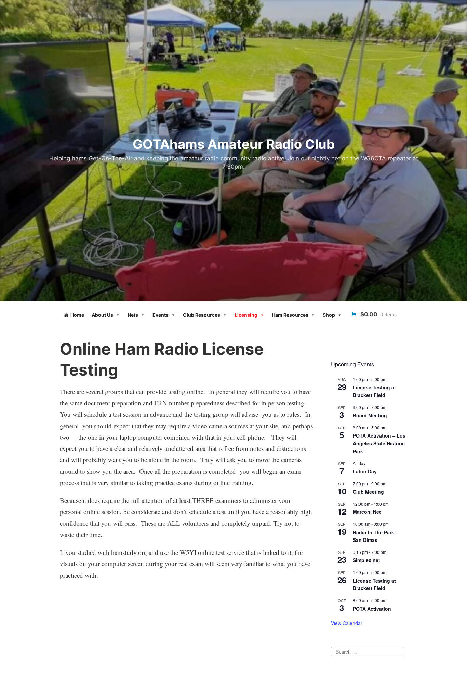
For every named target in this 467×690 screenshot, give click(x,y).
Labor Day (365, 471)
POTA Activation (372, 608)
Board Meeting (370, 415)
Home (77, 315)
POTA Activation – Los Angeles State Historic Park (379, 443)
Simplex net (366, 560)
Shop (329, 315)
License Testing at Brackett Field (374, 391)
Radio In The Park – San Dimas (375, 536)
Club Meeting (368, 491)
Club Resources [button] (201, 315)
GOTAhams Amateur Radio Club (234, 144)
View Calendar (346, 623)
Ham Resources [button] (290, 315)
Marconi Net (367, 511)
